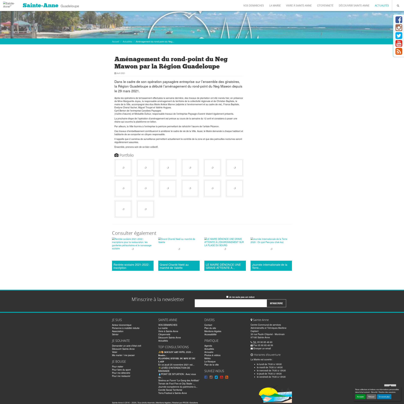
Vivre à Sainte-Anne (299, 5)
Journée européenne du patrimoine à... (177, 386)
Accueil (115, 41)
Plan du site (210, 328)
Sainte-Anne (40, 5)
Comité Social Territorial (170, 389)
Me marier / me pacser (123, 355)
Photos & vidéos (212, 355)
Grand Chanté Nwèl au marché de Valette (174, 266)
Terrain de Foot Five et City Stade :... (176, 383)
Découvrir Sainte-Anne (354, 5)
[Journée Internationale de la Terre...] (271, 249)
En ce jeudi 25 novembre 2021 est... (176, 364)
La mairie (275, 5)
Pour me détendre (121, 372)
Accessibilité (210, 334)
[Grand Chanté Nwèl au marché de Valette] (179, 249)
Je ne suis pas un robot (241, 297)
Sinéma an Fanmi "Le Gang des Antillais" (178, 380)
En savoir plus (384, 396)
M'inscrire (276, 303)
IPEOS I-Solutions (190, 402)
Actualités (382, 5)
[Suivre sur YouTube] (398, 45)
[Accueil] (10, 4)
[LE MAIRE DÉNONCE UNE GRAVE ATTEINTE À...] (225, 249)
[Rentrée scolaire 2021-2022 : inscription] (133, 249)
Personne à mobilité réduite (126, 328)
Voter (114, 352)
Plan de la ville (211, 364)
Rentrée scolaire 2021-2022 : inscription (131, 266)
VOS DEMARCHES (253, 5)
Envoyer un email (262, 348)
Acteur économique (121, 324)
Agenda (208, 345)
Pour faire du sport (121, 369)
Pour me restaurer (121, 376)
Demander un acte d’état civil (126, 345)
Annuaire (208, 352)
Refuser (371, 396)
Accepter (360, 396)
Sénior (115, 334)
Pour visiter (117, 366)
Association (117, 331)
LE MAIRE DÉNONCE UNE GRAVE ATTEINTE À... (223, 266)
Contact (208, 324)
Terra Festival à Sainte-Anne (172, 393)
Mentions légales (212, 331)
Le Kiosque (210, 361)
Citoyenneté (325, 5)
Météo (207, 358)
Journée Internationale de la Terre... (269, 266)
